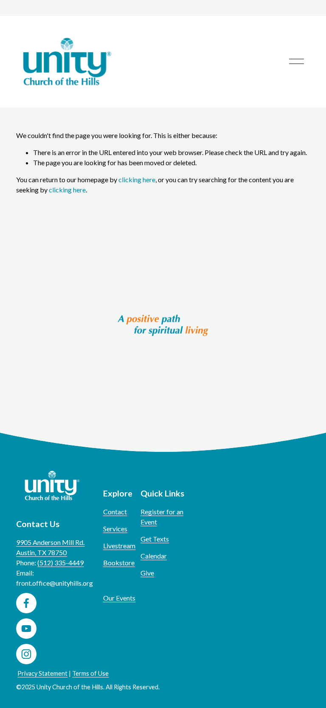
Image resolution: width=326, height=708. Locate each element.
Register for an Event (162, 517)
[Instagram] (26, 654)
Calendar (154, 556)
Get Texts (155, 539)
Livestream (119, 546)
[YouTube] (26, 628)
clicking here (136, 179)
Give (147, 573)
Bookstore (119, 563)
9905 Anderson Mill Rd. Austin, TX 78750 (50, 547)
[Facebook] (26, 603)
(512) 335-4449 (60, 563)
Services (115, 529)
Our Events (119, 598)
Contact (115, 512)
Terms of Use (90, 673)
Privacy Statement (42, 673)
